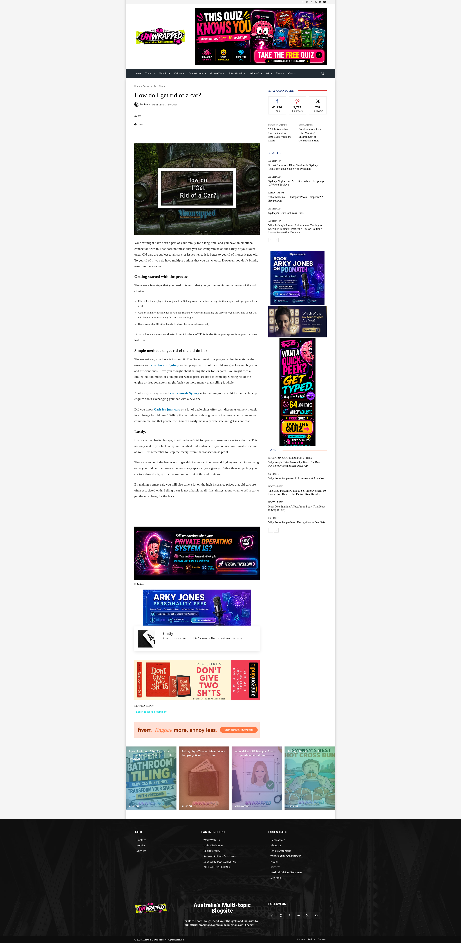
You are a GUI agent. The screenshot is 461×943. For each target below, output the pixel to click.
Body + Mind (275, 486)
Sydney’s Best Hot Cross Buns (285, 213)
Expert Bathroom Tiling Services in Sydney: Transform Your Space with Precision (293, 167)
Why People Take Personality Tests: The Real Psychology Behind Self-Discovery (294, 464)
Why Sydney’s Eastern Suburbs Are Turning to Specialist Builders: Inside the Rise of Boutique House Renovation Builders (295, 229)
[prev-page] (270, 240)
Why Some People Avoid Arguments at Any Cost (296, 478)
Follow (297, 99)
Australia (147, 86)
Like (277, 99)
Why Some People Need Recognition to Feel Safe (296, 522)
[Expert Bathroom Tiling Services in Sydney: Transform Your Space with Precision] (151, 778)
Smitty (147, 104)
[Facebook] (303, 2)
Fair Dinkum (160, 86)
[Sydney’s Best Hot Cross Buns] (310, 778)
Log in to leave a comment (151, 711)
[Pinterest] (311, 2)
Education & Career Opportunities (290, 458)
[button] (322, 73)
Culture (273, 474)
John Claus (293, 805)
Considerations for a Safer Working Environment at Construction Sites (310, 135)
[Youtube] (324, 2)
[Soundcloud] (316, 2)
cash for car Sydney (165, 365)
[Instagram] (307, 2)
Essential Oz (276, 192)
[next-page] (276, 240)
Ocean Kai (134, 805)
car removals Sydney (184, 393)
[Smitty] (137, 104)
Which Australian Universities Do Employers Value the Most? (280, 135)
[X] (320, 2)
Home (137, 86)
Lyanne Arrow (242, 805)
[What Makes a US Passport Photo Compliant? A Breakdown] (257, 778)
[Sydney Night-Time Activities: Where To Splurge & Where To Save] (204, 778)
